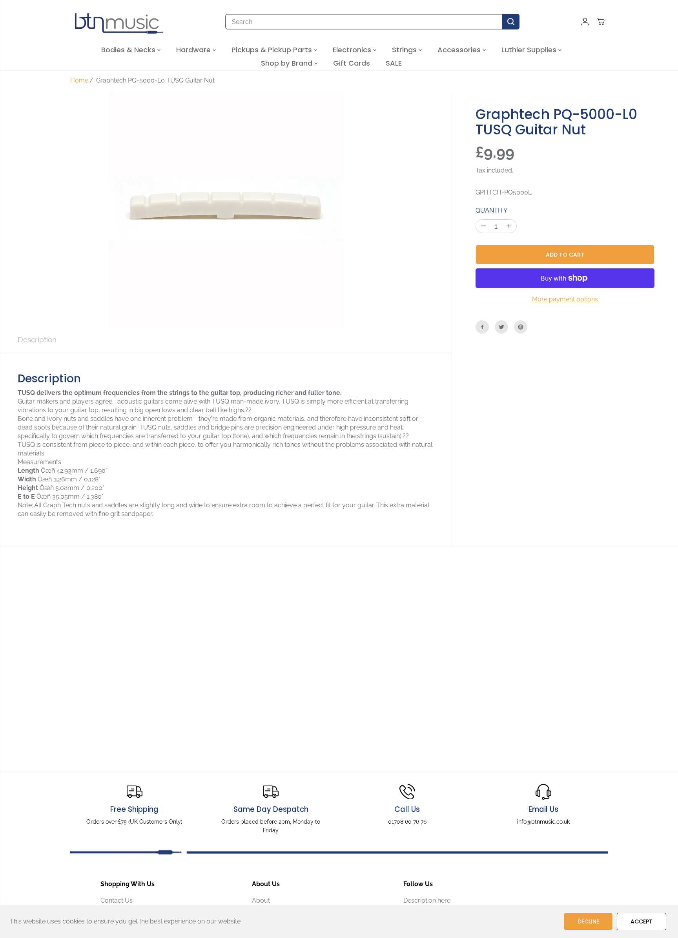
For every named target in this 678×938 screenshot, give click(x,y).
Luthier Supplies (529, 50)
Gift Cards (351, 63)
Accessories (460, 50)
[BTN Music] (119, 21)
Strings (405, 50)
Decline (588, 921)
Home (79, 80)
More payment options (565, 299)
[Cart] (601, 22)
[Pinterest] (520, 327)
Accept (641, 921)
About (261, 900)
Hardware (194, 50)
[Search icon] (510, 21)
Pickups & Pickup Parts (272, 50)
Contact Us (116, 900)
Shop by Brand (287, 63)
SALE (394, 63)
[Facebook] (482, 327)
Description (37, 340)
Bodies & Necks (129, 50)
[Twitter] (501, 327)
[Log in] (585, 22)
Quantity (491, 210)
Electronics (353, 50)
